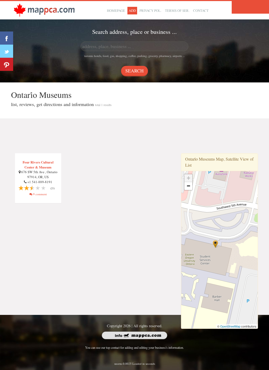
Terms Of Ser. (177, 10)
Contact (201, 10)
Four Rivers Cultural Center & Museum (38, 165)
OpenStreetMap (230, 326)
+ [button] (188, 178)
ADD (132, 10)
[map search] (44, 9)
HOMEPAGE (116, 10)
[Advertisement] (134, 136)
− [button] (188, 186)
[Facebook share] (6, 38)
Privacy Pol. (150, 10)
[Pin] (6, 64)
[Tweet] (6, 51)
